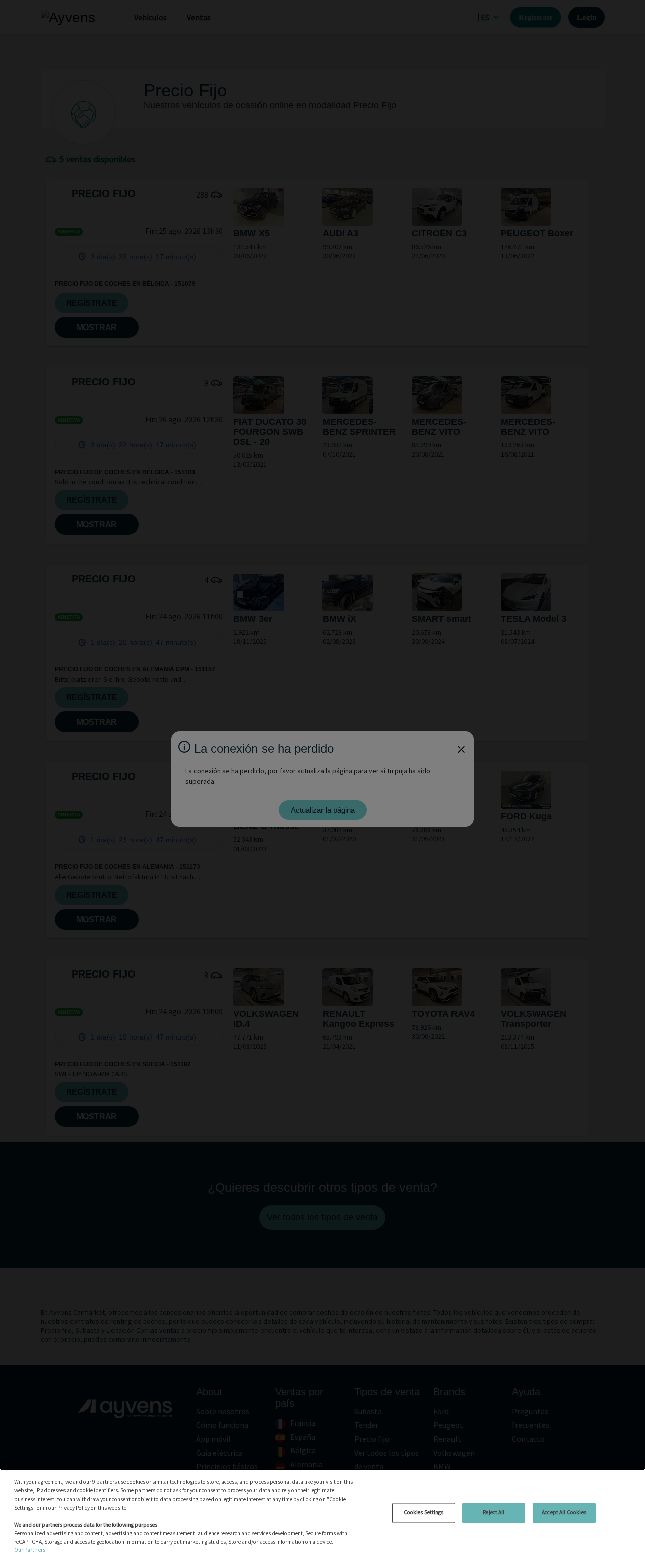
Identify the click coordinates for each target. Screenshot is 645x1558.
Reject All (493, 1512)
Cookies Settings (424, 1512)
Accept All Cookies (564, 1512)
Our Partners (29, 1549)
